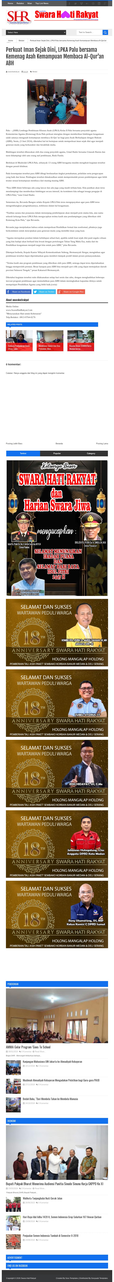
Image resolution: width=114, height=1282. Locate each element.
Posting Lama (102, 443)
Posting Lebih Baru (14, 443)
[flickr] (87, 4)
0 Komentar (26, 1051)
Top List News (41, 3)
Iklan (29, 3)
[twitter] (75, 4)
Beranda (59, 443)
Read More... (40, 1051)
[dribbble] (93, 4)
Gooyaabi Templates (99, 1278)
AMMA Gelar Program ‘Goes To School (28, 1046)
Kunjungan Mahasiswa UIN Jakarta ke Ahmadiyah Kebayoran (52, 1061)
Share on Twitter (46, 291)
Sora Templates (71, 1278)
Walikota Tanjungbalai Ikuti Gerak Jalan (42, 1198)
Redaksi (20, 3)
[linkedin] (99, 4)
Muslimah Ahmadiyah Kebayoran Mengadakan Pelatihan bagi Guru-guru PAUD (61, 1080)
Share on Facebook (21, 291)
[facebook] (69, 4)
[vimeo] (81, 4)
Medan (34, 72)
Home (10, 3)
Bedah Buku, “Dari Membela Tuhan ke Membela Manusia (50, 1099)
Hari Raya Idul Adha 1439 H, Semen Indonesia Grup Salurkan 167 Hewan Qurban (62, 1217)
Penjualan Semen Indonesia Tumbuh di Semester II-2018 (50, 1236)
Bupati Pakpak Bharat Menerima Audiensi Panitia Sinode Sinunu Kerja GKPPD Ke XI (54, 1183)
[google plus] (105, 4)
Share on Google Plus (74, 291)
